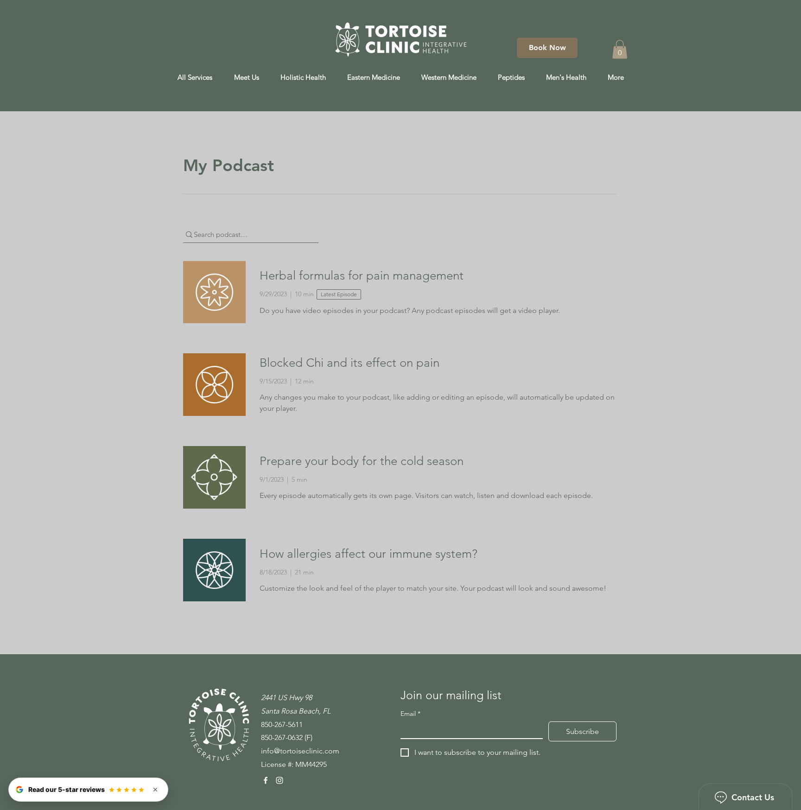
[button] (620, 49)
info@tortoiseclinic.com (300, 750)
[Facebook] (265, 780)
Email (410, 714)
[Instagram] (279, 780)
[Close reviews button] (155, 790)
